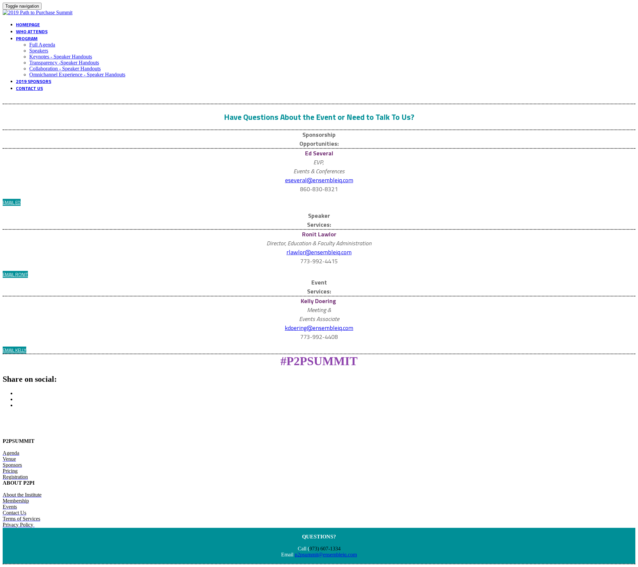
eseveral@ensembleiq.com (319, 180)
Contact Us (29, 88)
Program (27, 38)
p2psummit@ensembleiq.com (326, 554)
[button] (12, 202)
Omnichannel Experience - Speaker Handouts (77, 74)
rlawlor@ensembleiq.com (319, 252)
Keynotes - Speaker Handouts (60, 56)
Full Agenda (42, 44)
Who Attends (32, 31)
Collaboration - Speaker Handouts (65, 68)
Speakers (38, 50)
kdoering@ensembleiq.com (319, 327)
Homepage (28, 24)
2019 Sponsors (33, 81)
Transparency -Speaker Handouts (64, 62)
